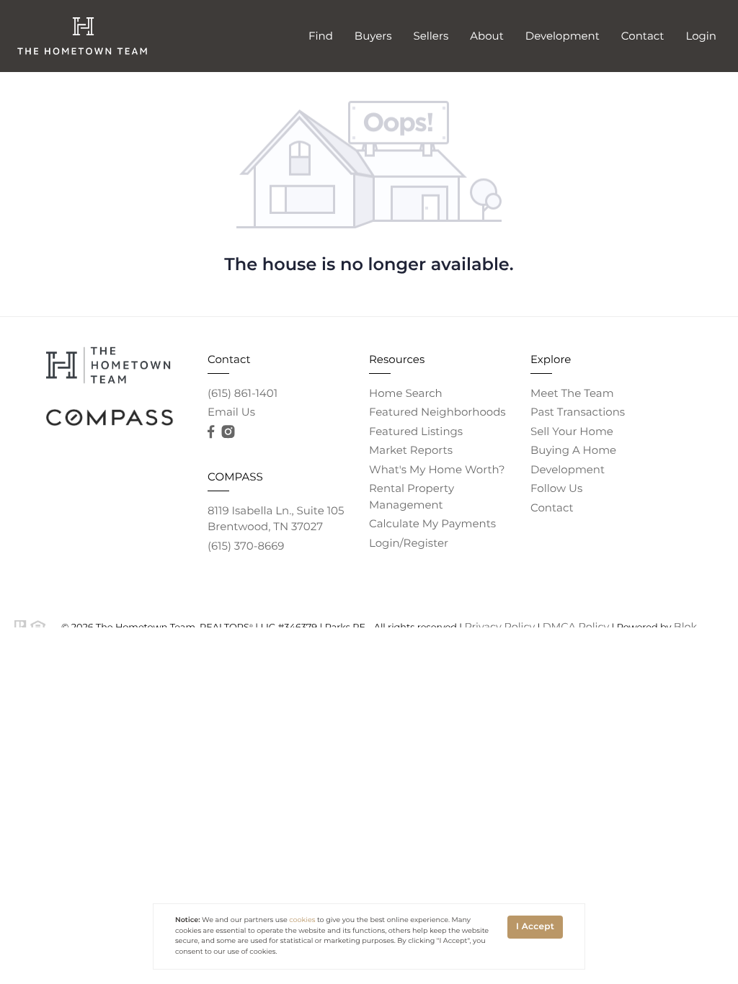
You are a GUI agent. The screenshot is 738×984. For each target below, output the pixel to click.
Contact (642, 36)
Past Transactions (577, 412)
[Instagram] (227, 432)
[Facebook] (211, 432)
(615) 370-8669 (246, 546)
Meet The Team (572, 393)
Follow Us (556, 488)
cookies (302, 920)
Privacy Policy (499, 626)
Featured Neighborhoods (437, 412)
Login (700, 36)
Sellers (431, 36)
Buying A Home (573, 450)
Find (320, 36)
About (487, 36)
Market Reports (411, 450)
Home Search (406, 393)
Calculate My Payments (432, 523)
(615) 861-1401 (242, 393)
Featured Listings (416, 431)
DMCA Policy (576, 626)
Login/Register (408, 543)
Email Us (231, 412)
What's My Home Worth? (436, 469)
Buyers (373, 36)
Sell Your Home (571, 431)
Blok (685, 626)
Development (562, 36)
